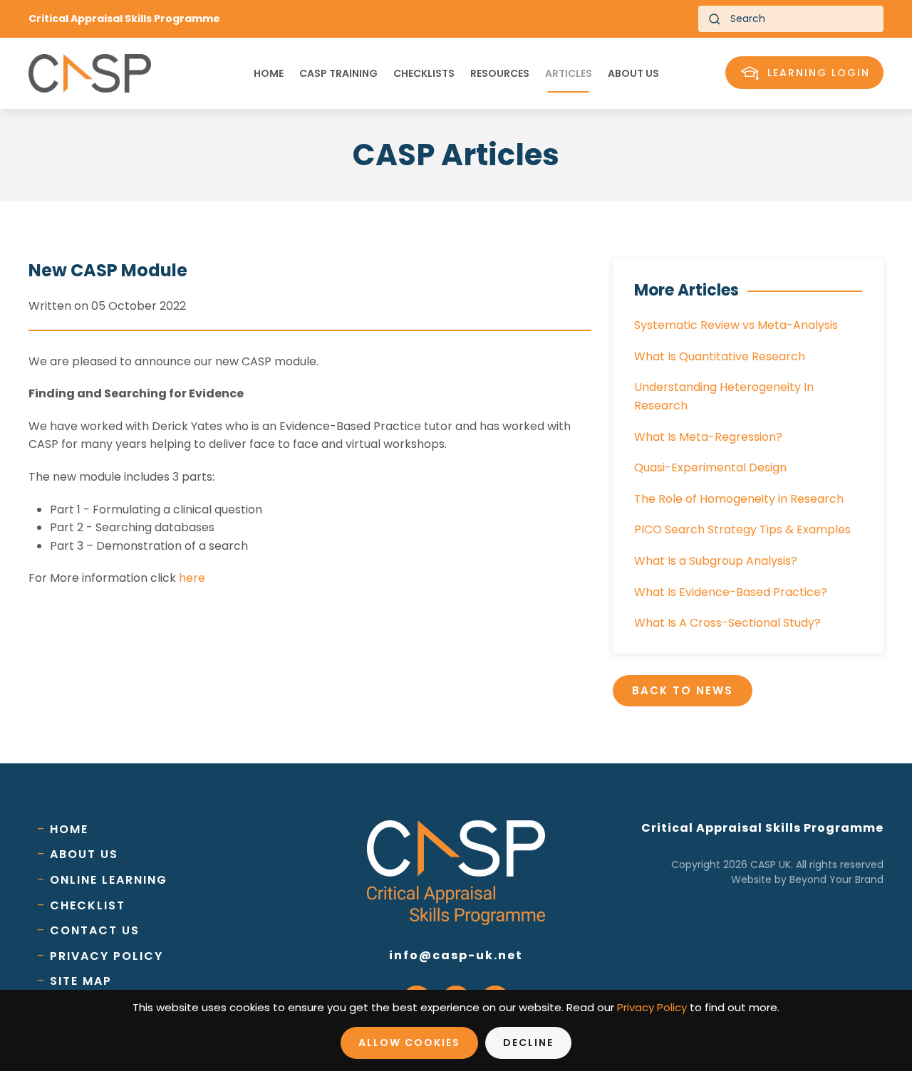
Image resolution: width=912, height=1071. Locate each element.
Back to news (682, 690)
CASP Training (338, 73)
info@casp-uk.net (456, 955)
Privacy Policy (106, 956)
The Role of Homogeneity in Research (739, 499)
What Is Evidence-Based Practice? (730, 592)
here (192, 578)
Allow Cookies (409, 1042)
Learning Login (818, 73)
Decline (528, 1042)
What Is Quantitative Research (719, 356)
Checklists (424, 73)
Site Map (81, 981)
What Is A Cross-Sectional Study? (727, 623)
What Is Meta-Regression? (708, 437)
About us (633, 73)
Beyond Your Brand (836, 879)
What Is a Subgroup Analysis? (715, 561)
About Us (84, 854)
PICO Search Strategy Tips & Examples (742, 529)
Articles (568, 73)
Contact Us (95, 930)
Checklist (87, 905)
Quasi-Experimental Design (710, 467)
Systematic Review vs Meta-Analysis (736, 325)
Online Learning (108, 880)
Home (269, 73)
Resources (499, 73)
